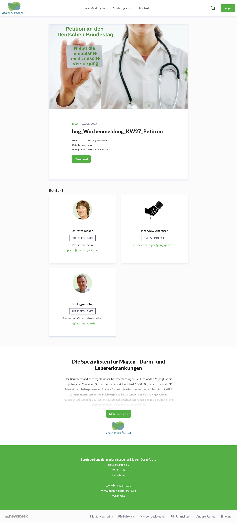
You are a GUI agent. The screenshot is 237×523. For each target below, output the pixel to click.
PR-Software (126, 516)
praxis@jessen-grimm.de (82, 250)
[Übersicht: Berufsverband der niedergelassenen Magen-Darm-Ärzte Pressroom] (14, 8)
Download (81, 159)
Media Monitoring (101, 516)
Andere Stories (205, 516)
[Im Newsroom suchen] (213, 8)
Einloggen (226, 516)
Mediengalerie (122, 8)
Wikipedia (118, 495)
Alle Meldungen (95, 8)
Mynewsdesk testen (153, 516)
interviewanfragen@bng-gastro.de (154, 245)
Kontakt (144, 8)
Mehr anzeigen (118, 414)
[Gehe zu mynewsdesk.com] (17, 516)
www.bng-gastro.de (118, 485)
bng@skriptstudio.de (82, 323)
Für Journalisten (181, 516)
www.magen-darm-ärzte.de (118, 490)
